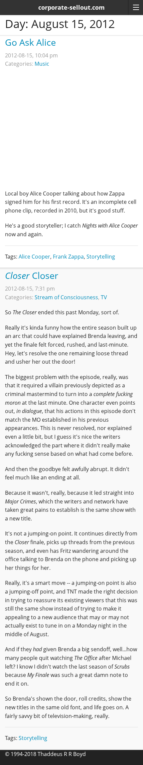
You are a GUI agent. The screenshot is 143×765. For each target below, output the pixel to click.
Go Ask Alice (30, 42)
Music (42, 63)
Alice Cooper (34, 256)
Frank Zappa (68, 256)
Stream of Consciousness (66, 297)
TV (104, 297)
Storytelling (100, 256)
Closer (31, 275)
